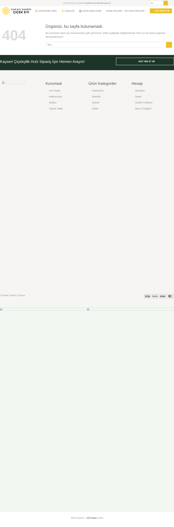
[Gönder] (166, 3)
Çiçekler (69, 11)
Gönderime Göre (47, 11)
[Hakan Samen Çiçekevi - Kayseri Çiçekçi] (16, 11)
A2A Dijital (91, 518)
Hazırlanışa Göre (92, 11)
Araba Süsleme (114, 11)
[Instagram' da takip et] (170, 3)
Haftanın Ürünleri (134, 11)
